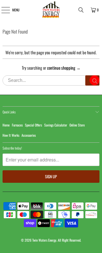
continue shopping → (63, 68)
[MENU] (2, 10)
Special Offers (33, 125)
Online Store (77, 125)
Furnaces (17, 125)
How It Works (11, 135)
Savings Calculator (55, 125)
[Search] (81, 10)
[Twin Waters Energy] (51, 10)
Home (6, 125)
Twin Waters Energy (44, 240)
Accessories (29, 135)
